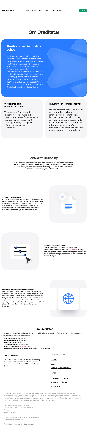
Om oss (34, 10)
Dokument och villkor (59, 378)
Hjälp (41, 10)
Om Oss (54, 360)
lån (24, 167)
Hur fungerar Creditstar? (61, 368)
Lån (27, 10)
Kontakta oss (50, 10)
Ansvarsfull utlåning (59, 382)
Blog (59, 10)
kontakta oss (73, 250)
